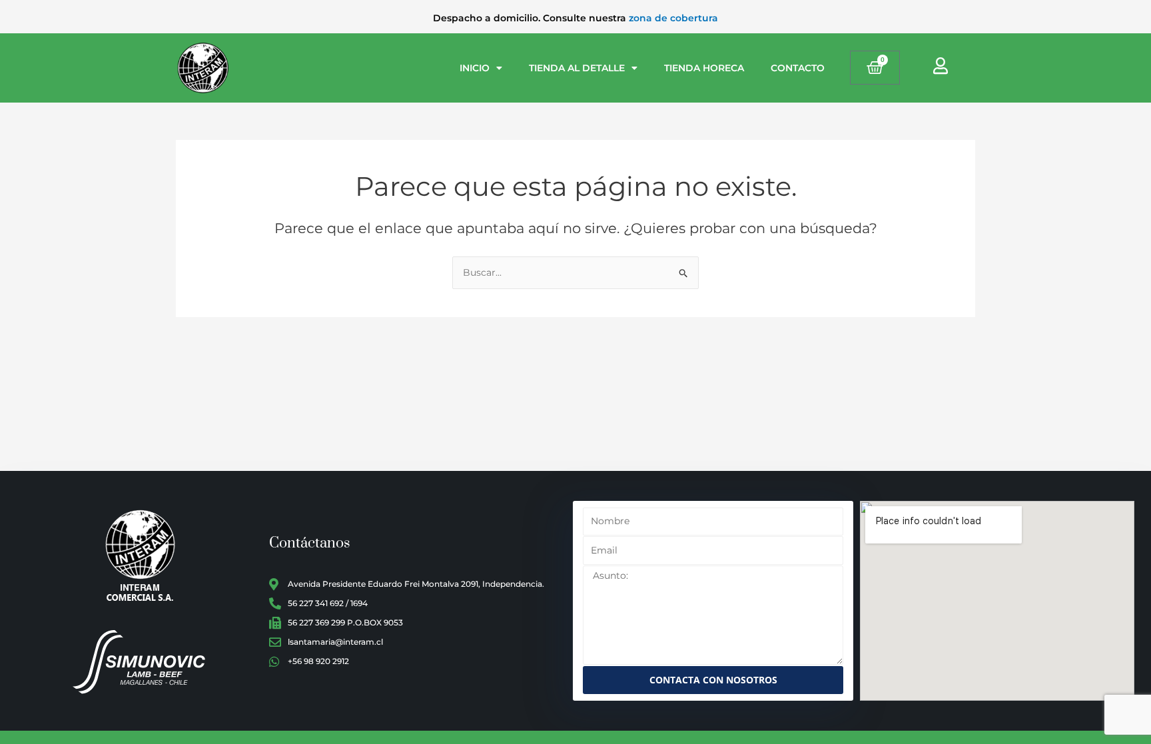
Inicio (475, 68)
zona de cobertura (673, 18)
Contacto (798, 68)
